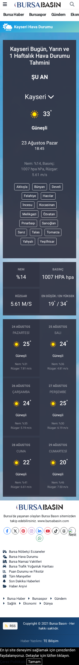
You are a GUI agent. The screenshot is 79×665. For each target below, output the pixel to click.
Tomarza (53, 232)
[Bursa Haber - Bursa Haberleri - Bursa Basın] (37, 4)
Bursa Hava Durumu (23, 557)
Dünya (48, 603)
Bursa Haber (13, 14)
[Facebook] (7, 530)
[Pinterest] (23, 530)
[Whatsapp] (39, 538)
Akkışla (21, 187)
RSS (12, 626)
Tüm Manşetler (20, 576)
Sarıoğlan (49, 223)
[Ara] (72, 4)
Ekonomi (29, 603)
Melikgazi (29, 214)
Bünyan (39, 187)
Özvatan (49, 214)
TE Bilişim (50, 641)
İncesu (27, 205)
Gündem (58, 14)
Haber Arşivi (18, 586)
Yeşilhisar (47, 242)
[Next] (72, 530)
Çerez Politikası (13, 661)
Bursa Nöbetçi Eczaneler (27, 552)
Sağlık (11, 603)
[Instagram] (31, 530)
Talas (36, 232)
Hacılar (48, 196)
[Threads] (64, 530)
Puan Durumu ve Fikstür (26, 571)
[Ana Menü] (5, 4)
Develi (56, 187)
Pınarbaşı (28, 223)
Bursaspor (37, 14)
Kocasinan (47, 205)
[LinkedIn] (39, 530)
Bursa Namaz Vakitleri (25, 562)
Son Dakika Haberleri (24, 581)
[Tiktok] (55, 530)
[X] (15, 530)
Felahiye (30, 196)
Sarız (21, 232)
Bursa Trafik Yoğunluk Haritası (31, 566)
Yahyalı (28, 242)
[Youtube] (47, 530)
